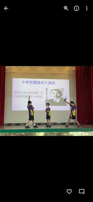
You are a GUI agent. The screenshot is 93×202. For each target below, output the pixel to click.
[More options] (87, 8)
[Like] (69, 192)
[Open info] (76, 8)
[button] (14, 101)
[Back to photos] (6, 8)
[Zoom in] (66, 8)
